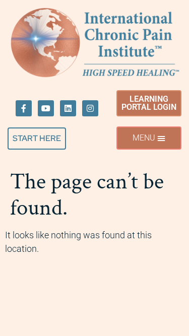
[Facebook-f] (24, 108)
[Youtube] (46, 108)
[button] (148, 138)
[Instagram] (90, 108)
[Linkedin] (68, 108)
